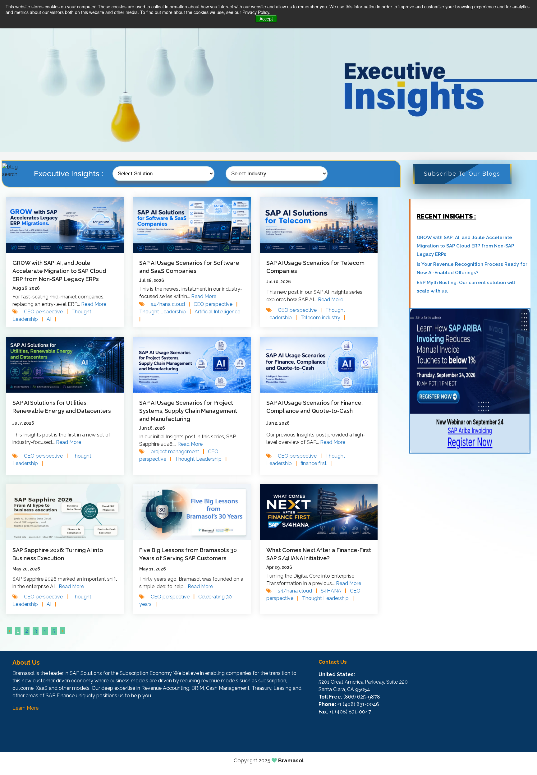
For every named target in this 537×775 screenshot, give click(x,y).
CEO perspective (46, 312)
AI (51, 319)
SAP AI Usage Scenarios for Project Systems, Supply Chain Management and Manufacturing (188, 410)
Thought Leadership (165, 312)
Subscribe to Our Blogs (462, 173)
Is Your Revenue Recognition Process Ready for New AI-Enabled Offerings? (472, 268)
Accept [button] (266, 19)
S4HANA (333, 591)
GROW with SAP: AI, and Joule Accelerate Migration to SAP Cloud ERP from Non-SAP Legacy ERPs (59, 271)
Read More (93, 304)
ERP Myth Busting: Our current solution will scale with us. (466, 287)
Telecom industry (323, 318)
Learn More (25, 708)
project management (177, 451)
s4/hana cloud (170, 304)
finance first (316, 463)
